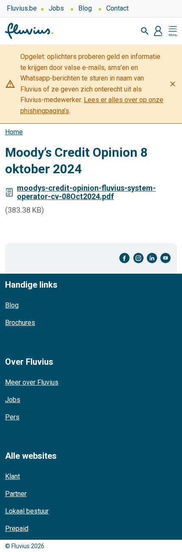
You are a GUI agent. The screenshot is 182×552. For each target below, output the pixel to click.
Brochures (20, 323)
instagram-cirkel (138, 258)
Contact (117, 8)
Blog (85, 8)
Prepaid (16, 528)
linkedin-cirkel (152, 258)
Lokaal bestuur (27, 511)
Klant (12, 476)
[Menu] (172, 31)
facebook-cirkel (124, 258)
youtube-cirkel (165, 258)
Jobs (56, 8)
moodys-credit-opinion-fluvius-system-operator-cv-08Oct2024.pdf (86, 192)
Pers (12, 417)
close (172, 84)
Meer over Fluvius (31, 382)
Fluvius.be (22, 8)
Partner (16, 494)
